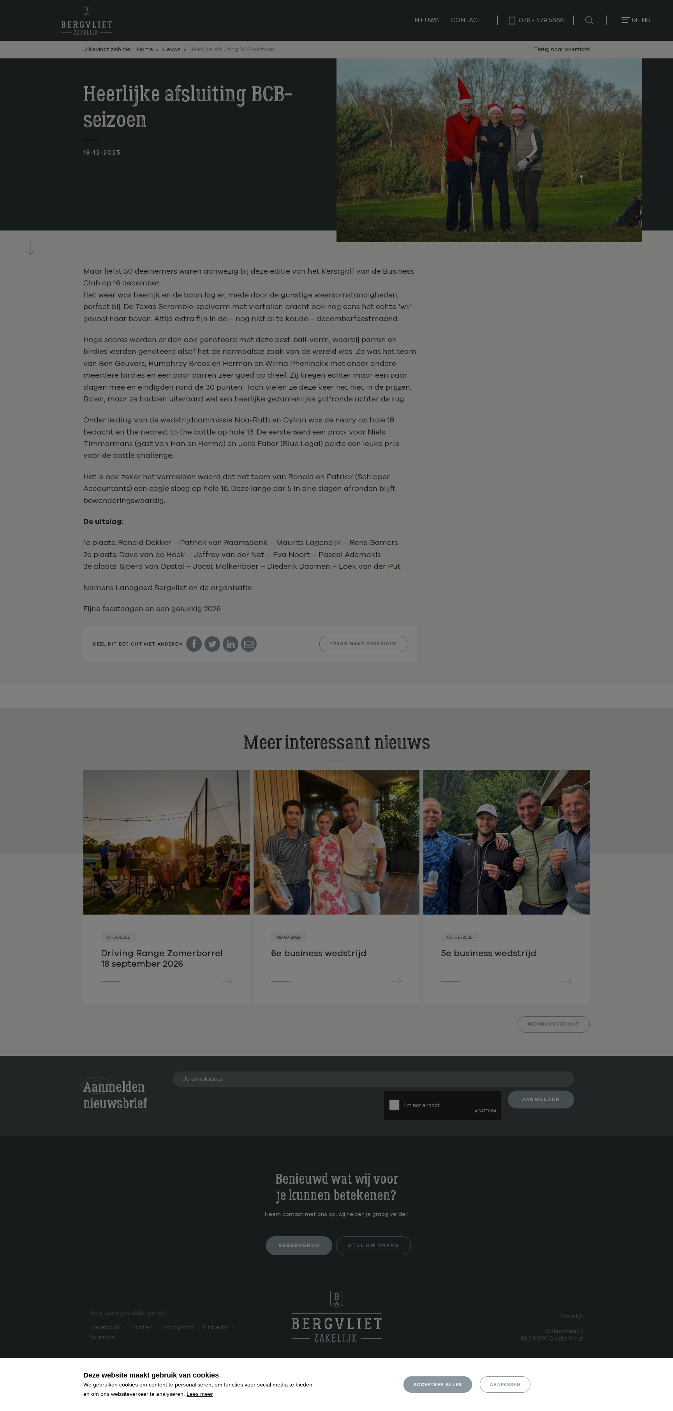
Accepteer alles (438, 1384)
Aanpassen (505, 1384)
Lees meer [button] (200, 1394)
